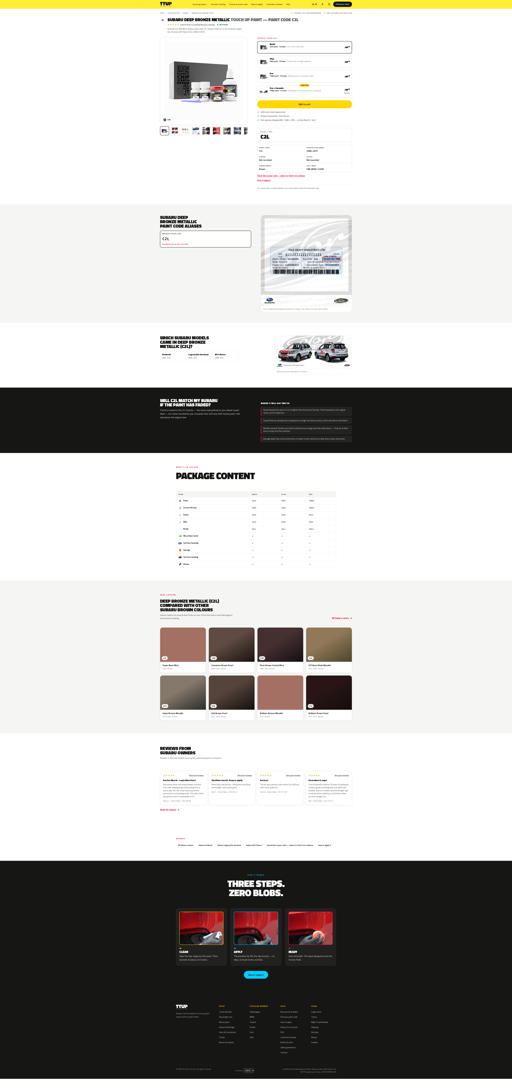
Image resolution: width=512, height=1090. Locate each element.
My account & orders (289, 1011)
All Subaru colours (185, 845)
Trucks (222, 1037)
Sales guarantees (288, 1047)
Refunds (315, 1032)
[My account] (322, 4)
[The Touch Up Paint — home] (166, 4)
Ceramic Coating (218, 4)
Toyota (253, 1022)
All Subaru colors (340, 618)
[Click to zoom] (203, 80)
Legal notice (316, 1011)
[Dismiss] (34, 1081)
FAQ (288, 4)
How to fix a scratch (289, 1027)
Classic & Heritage (226, 1027)
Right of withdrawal (319, 1022)
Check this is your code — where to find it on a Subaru (281, 175)
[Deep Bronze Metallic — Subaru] (174, 130)
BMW (252, 1016)
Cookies (314, 1042)
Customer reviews (275, 4)
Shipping (314, 1027)
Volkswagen (255, 1011)
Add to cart (305, 104)
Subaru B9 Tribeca (254, 845)
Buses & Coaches (226, 1042)
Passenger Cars (225, 1016)
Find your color (342, 4)
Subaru (186, 13)
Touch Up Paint (199, 4)
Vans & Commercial (227, 1032)
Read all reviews (168, 810)
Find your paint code (238, 4)
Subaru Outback (205, 845)
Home (162, 13)
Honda (252, 1027)
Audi (251, 1037)
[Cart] (329, 4)
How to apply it (264, 180)
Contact (284, 1052)
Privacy (314, 1037)
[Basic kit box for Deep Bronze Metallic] (164, 130)
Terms (314, 1016)
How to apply (257, 4)
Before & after (287, 1042)
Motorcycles (224, 1022)
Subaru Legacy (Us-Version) (229, 845)
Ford (251, 1032)
